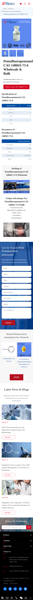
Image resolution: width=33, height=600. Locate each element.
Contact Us (7, 551)
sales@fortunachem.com (15, 566)
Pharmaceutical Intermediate (12, 11)
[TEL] (16, 598)
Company (6, 540)
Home (5, 8)
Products (11, 8)
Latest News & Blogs (16, 389)
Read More (8, 437)
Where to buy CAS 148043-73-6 (16, 87)
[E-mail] (7, 598)
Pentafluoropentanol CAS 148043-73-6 (15, 14)
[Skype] (2, 598)
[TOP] (30, 598)
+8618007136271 (24, 571)
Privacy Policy (13, 583)
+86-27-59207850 (14, 571)
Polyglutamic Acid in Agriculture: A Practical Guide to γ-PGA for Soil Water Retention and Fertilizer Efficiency (16, 505)
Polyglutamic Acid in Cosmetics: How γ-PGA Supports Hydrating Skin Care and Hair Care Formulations (16, 467)
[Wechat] (21, 598)
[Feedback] (26, 598)
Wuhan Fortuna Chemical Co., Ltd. (16, 579)
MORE (16, 377)
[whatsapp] (11, 598)
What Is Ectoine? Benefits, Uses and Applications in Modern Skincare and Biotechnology (13, 429)
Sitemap (5, 583)
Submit (8, 323)
